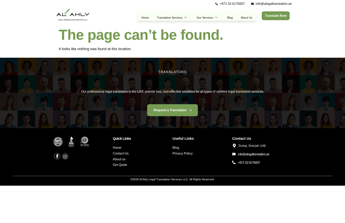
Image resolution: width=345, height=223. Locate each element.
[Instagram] (65, 156)
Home (145, 17)
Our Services (205, 17)
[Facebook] (57, 156)
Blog (230, 17)
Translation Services (169, 17)
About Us (246, 17)
